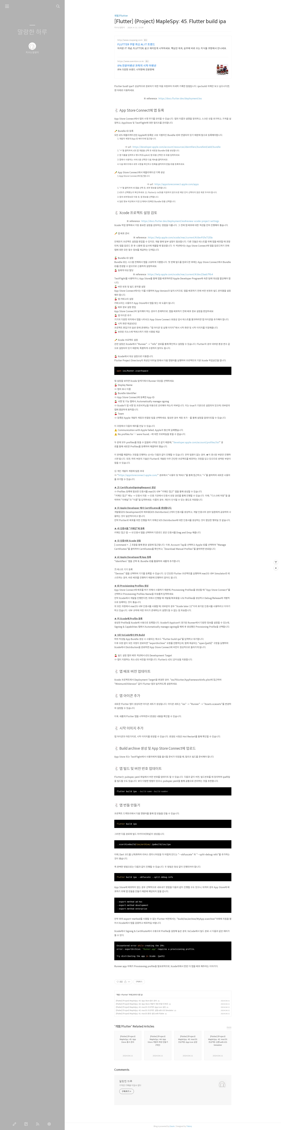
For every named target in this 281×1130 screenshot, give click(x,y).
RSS (38, 1124)
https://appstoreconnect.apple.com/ (137, 475)
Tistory (189, 1126)
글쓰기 (15, 1124)
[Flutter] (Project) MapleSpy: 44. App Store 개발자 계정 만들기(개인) (142, 1004)
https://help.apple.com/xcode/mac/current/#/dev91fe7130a (180, 237)
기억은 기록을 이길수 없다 (130, 1085)
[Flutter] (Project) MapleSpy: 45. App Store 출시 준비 (136, 1001)
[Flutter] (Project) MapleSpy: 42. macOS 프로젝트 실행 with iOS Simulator (144, 1010)
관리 (49, 1124)
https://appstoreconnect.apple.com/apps (177, 184)
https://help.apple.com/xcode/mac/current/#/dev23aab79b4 (180, 274)
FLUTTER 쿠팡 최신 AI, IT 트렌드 (136, 44)
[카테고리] (7, 6)
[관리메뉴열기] (276, 562)
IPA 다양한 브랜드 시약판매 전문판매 (135, 69)
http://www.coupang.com (129, 40)
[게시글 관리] (129, 982)
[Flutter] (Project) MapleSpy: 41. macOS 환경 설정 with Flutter (140, 1013)
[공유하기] (125, 982)
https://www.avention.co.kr (130, 61)
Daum (172, 1126)
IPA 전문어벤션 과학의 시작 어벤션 (136, 65)
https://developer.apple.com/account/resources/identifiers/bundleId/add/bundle (177, 147)
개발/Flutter (121, 15)
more (229, 1027)
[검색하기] (58, 6)
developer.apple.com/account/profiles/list (196, 442)
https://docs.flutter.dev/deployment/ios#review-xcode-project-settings (180, 221)
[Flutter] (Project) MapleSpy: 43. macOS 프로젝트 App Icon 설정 (141, 1007)
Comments (121, 1070)
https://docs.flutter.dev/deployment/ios (180, 98)
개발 (118, 995)
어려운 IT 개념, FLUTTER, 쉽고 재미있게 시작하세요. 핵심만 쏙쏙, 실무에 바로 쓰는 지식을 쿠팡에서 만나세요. (172, 48)
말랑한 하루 (32, 32)
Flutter (124, 995)
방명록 (26, 1124)
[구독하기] (276, 568)
